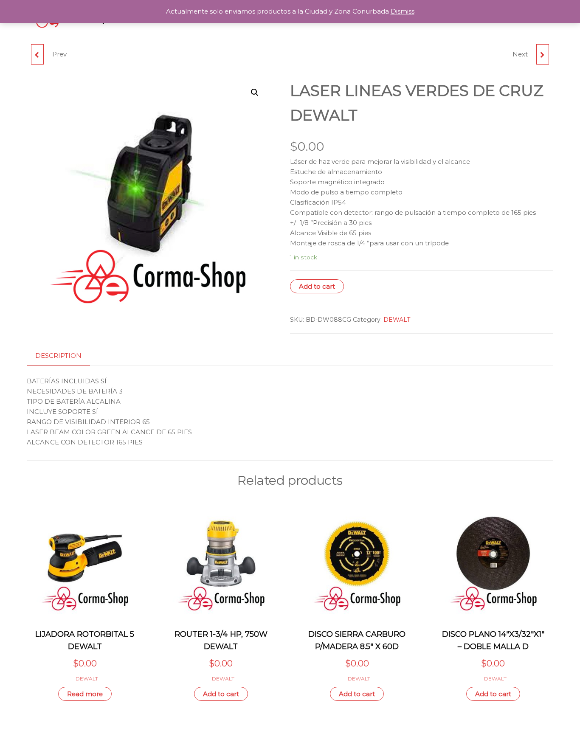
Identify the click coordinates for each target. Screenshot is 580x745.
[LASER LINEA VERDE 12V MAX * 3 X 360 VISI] (542, 54)
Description (58, 355)
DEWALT (396, 319)
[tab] (65, 355)
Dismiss (402, 11)
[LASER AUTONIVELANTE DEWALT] (37, 54)
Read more (85, 694)
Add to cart (317, 286)
